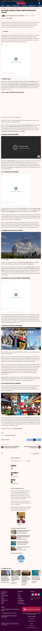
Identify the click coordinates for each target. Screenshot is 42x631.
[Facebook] (32, 594)
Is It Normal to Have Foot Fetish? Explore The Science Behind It (36, 578)
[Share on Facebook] (6, 18)
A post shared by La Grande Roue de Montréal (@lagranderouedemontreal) (16, 205)
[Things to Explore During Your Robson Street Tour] (13, 548)
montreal (6, 435)
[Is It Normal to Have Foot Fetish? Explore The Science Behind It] (13, 543)
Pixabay (7, 259)
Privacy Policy (15, 1)
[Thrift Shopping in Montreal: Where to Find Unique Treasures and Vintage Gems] (5, 573)
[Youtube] (35, 594)
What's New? (3, 582)
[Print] (40, 440)
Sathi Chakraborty (12, 15)
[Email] (10, 18)
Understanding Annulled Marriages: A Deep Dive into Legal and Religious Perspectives (23, 536)
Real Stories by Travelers (21, 533)
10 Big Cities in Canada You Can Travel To (9, 613)
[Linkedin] (38, 594)
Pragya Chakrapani (20, 15)
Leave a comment (36, 453)
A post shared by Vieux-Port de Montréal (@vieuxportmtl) (16, 76)
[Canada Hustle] (21, 3)
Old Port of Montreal (12, 435)
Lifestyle (7, 582)
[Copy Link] (12, 18)
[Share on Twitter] (8, 18)
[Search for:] (20, 461)
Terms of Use (21, 1)
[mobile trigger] (2, 3)
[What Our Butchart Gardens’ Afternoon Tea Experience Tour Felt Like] (13, 532)
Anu (7, 15)
